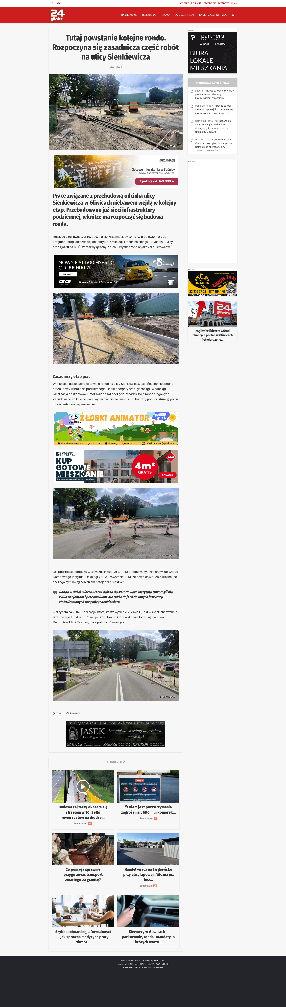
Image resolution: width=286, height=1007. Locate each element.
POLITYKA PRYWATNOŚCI (154, 964)
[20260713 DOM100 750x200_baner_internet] (116, 171)
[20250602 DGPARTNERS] (212, 52)
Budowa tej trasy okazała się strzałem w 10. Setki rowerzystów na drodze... (83, 812)
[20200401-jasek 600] (115, 734)
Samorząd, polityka (213, 14)
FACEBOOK (210, 3)
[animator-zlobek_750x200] (116, 428)
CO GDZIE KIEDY (184, 14)
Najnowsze (129, 14)
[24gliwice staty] (212, 321)
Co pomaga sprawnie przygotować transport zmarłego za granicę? (83, 874)
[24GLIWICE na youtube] (58, 3)
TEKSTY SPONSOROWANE (149, 967)
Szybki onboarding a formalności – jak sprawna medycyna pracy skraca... (83, 936)
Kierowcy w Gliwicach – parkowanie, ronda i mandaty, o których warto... (148, 936)
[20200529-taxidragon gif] (212, 283)
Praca (234, 3)
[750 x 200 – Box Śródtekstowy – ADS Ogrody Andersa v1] (116, 466)
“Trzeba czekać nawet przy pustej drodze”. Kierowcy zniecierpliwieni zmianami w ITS (214, 94)
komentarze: (83, 823)
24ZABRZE (223, 3)
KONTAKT (184, 3)
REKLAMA (196, 3)
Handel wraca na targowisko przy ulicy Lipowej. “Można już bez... (148, 874)
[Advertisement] (212, 213)
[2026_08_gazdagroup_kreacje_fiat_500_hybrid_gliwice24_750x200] (116, 271)
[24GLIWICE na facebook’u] (52, 3)
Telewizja (149, 14)
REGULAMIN (160, 960)
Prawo (165, 14)
